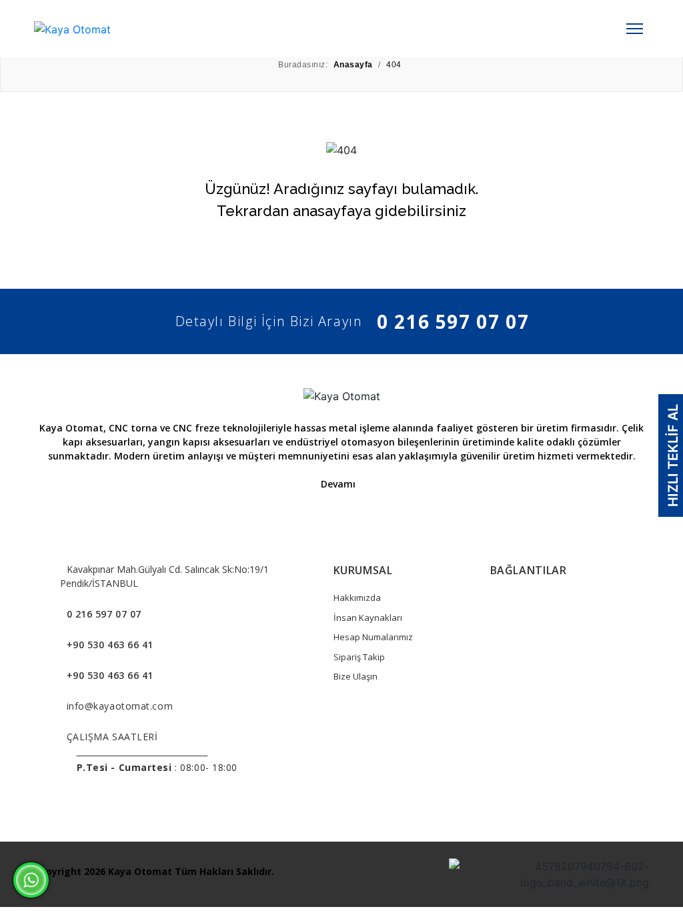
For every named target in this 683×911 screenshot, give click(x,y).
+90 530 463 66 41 (110, 644)
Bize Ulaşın (355, 676)
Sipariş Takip (359, 657)
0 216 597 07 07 (453, 321)
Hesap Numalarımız (373, 637)
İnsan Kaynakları (367, 618)
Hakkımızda (357, 598)
